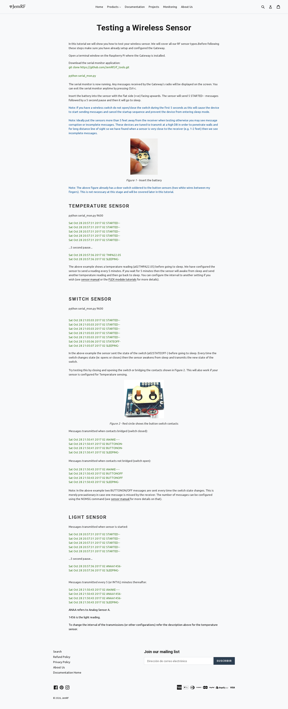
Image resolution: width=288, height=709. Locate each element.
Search (57, 651)
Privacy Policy (61, 662)
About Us (187, 6)
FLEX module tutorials (122, 279)
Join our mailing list (162, 651)
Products (113, 6)
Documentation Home (67, 672)
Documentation (135, 6)
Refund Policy (61, 656)
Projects (154, 6)
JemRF (65, 698)
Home (99, 6)
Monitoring (170, 6)
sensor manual (90, 279)
